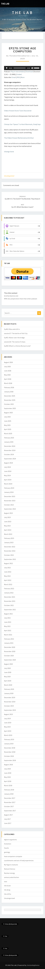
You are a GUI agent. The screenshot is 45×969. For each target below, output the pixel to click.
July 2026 (7, 366)
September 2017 (10, 811)
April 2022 (7, 580)
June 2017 (7, 823)
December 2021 (9, 597)
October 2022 (9, 555)
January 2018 (8, 794)
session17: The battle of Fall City (15, 333)
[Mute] (32, 68)
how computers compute (13, 856)
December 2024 (9, 446)
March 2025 (8, 433)
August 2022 (8, 563)
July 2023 (7, 517)
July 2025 (7, 417)
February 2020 (9, 689)
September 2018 (10, 760)
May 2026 (7, 375)
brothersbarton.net (11, 296)
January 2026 (8, 392)
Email (14, 77)
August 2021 (8, 614)
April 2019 (7, 731)
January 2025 (8, 442)
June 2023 (7, 521)
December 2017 (9, 798)
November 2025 (9, 400)
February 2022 (9, 588)
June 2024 (7, 471)
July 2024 (7, 467)
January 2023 (8, 542)
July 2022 (7, 568)
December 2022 (9, 547)
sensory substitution (11, 877)
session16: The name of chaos (14, 342)
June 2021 (7, 622)
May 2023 (7, 526)
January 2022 (8, 593)
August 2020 (8, 664)
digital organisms (10, 839)
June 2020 (7, 672)
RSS (18, 77)
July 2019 (7, 718)
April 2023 (7, 530)
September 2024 (10, 459)
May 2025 (7, 425)
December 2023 (9, 496)
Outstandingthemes (33, 965)
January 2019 (8, 744)
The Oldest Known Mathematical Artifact (19, 138)
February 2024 (9, 488)
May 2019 (7, 727)
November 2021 (9, 601)
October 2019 (9, 706)
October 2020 (9, 656)
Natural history (9, 869)
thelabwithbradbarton (19, 56)
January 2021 (8, 643)
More (22, 77)
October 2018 (9, 756)
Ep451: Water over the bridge (14, 338)
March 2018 (8, 785)
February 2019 (9, 739)
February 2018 (9, 790)
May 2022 (7, 576)
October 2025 (9, 404)
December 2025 (9, 396)
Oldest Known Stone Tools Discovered (17, 111)
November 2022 (9, 551)
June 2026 (7, 371)
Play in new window (17, 71)
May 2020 (7, 676)
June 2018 (7, 773)
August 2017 (8, 815)
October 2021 (9, 605)
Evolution (7, 844)
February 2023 (9, 538)
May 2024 (7, 475)
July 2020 (7, 668)
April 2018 (7, 781)
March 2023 (8, 534)
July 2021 (7, 618)
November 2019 (9, 702)
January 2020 (8, 693)
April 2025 (7, 429)
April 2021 (7, 630)
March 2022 (8, 584)
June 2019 (7, 723)
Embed (19, 74)
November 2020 (9, 651)
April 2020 (7, 681)
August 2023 (8, 513)
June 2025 (7, 421)
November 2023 (9, 501)
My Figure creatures (11, 865)
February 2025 (9, 438)
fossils (6, 848)
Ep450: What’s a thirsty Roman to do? (17, 346)
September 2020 (10, 660)
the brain (7, 886)
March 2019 (8, 735)
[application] (22, 68)
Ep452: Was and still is (12, 329)
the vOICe (7, 894)
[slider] (37, 68)
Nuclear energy (9, 873)
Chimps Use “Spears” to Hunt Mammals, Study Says (22, 124)
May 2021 (7, 626)
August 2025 (8, 413)
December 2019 (9, 697)
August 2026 (8, 362)
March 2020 (8, 685)
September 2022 (10, 559)
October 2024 (9, 454)
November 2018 (9, 752)
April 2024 (7, 480)
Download (29, 71)
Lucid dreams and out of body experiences (19, 860)
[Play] (7, 68)
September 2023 (10, 509)
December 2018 (9, 748)
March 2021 (8, 635)
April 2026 (7, 379)
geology (7, 852)
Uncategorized (9, 176)
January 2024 (8, 492)
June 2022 (7, 572)
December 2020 (9, 647)
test (5, 881)
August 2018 (8, 765)
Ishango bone (9, 151)
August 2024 (8, 463)
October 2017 (9, 806)
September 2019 (10, 710)
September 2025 (10, 408)
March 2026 (8, 383)
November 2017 (9, 802)
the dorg (7, 890)
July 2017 (7, 819)
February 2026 (9, 387)
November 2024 (9, 450)
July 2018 (7, 769)
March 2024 (8, 484)
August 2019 (8, 714)
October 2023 (9, 505)
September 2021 (10, 609)
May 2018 (7, 777)
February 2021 (9, 639)
